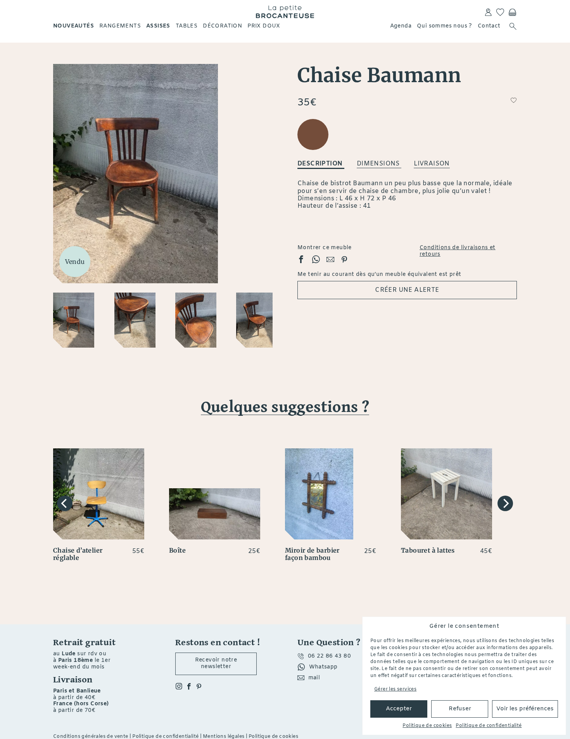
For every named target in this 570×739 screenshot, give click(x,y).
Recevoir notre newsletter (216, 663)
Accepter (399, 709)
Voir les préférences (525, 709)
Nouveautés (73, 26)
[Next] (505, 503)
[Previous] (65, 503)
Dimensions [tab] (379, 164)
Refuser (460, 709)
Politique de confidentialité (489, 726)
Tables (186, 26)
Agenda (400, 26)
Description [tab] (320, 164)
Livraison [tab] (432, 164)
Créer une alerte (407, 290)
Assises (158, 26)
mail (314, 678)
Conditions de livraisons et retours (458, 251)
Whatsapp (323, 667)
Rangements (120, 26)
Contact (489, 26)
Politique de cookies (427, 726)
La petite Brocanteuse (285, 11)
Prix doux (263, 26)
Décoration (222, 26)
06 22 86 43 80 (329, 656)
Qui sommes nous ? (444, 26)
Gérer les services (395, 689)
